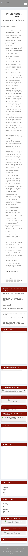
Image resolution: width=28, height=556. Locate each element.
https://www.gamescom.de (12, 271)
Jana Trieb (5, 506)
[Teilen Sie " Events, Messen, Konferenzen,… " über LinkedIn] (12, 280)
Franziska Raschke (7, 504)
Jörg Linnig (5, 509)
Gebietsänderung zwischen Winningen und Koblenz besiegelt (13, 304)
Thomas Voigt (6, 512)
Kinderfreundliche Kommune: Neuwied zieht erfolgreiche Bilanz (13, 318)
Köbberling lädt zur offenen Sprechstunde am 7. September (14, 313)
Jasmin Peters (6, 508)
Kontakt (16, 553)
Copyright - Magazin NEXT (11, 548)
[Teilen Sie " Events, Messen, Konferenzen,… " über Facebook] (6, 280)
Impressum (21, 551)
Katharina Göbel (13, 19)
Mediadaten (22, 553)
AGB (4, 551)
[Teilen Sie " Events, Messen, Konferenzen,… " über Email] (15, 280)
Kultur (4, 489)
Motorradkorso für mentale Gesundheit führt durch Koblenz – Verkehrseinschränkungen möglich (13, 299)
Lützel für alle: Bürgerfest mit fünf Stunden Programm (13, 309)
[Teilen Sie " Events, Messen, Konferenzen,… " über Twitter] (9, 280)
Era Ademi (5, 503)
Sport (4, 492)
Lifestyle (13, 20)
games (9, 20)
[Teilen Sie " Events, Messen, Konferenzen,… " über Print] (17, 280)
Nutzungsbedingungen (8, 553)
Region (17, 20)
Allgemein (5, 20)
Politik (4, 490)
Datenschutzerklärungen (12, 551)
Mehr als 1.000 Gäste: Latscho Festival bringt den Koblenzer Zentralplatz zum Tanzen (13, 294)
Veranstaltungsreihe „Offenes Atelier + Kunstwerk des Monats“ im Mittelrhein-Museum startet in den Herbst (14, 323)
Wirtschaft (21, 20)
